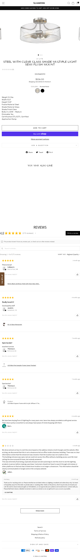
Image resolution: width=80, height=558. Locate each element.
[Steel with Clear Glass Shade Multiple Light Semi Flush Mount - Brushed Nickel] (15, 212)
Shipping (32, 82)
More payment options (40, 139)
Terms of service (40, 531)
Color (40, 86)
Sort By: (62, 254)
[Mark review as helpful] (77, 274)
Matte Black (42, 91)
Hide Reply (6, 479)
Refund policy (40, 538)
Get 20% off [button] (2, 279)
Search (40, 527)
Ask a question (40, 145)
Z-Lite (40, 59)
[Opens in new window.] (5, 427)
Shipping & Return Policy (40, 534)
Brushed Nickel (37, 91)
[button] (35, 233)
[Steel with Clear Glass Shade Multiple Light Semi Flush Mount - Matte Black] (17, 212)
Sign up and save (39, 544)
